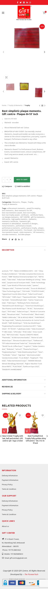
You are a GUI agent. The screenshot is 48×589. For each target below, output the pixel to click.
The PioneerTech (31, 574)
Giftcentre (6, 219)
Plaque (23, 202)
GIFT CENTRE (25, 217)
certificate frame (36, 215)
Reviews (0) (7, 387)
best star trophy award (10, 215)
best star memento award (12, 213)
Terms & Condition (9, 489)
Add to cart (22, 179)
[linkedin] (27, 2)
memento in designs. (30, 224)
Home (4, 105)
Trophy (27, 105)
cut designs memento (10, 217)
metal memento (8, 226)
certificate (25, 215)
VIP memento (38, 232)
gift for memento (38, 217)
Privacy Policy (7, 484)
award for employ (33, 209)
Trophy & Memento (15, 105)
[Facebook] (17, 2)
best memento (8, 211)
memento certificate (10, 222)
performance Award (23, 226)
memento (32, 219)
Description (8, 250)
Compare (8, 186)
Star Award (28, 230)
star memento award (10, 232)
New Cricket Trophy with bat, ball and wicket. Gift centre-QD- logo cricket (12, 438)
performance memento (11, 228)
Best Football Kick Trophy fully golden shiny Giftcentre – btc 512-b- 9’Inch (35, 439)
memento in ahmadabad (11, 224)
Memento (16, 202)
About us (5, 526)
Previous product (39, 105)
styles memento (25, 232)
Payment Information (10, 480)
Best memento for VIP (23, 211)
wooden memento (9, 235)
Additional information (14, 380)
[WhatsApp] (30, 2)
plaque (41, 228)
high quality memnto (19, 219)
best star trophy (29, 213)
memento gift (24, 222)
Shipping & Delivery (11, 394)
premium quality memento (12, 230)
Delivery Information (10, 475)
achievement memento (16, 209)
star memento (38, 230)
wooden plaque (24, 235)
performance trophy (29, 228)
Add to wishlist (23, 186)
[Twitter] (20, 2)
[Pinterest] (24, 2)
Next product (45, 105)
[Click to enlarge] (6, 77)
